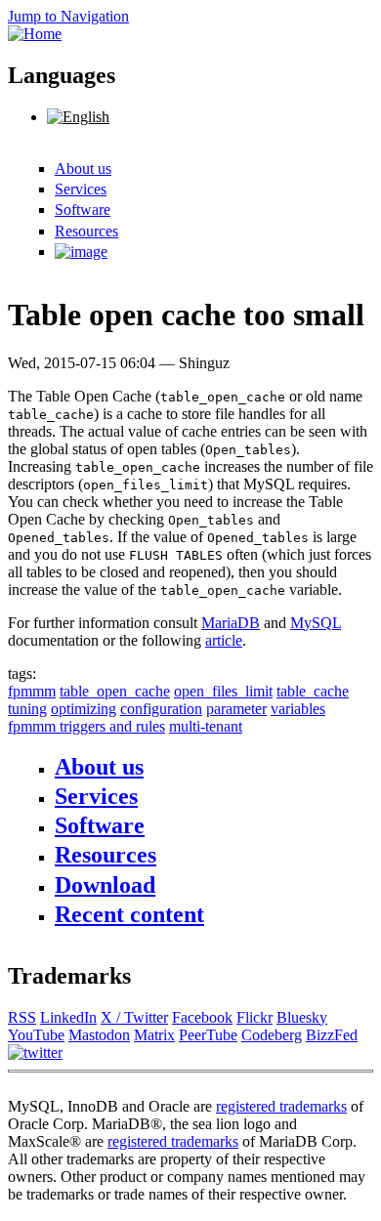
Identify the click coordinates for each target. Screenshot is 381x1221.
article (223, 640)
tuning (27, 708)
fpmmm (32, 691)
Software (82, 209)
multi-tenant (205, 726)
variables (298, 708)
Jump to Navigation (68, 16)
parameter (236, 708)
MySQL (315, 622)
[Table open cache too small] (78, 116)
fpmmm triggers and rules (86, 726)
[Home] (35, 33)
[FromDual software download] (81, 251)
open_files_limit (223, 691)
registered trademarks (281, 1106)
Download (105, 885)
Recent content (129, 914)
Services (80, 189)
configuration (161, 708)
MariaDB (230, 622)
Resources (86, 231)
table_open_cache (115, 691)
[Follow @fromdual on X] (35, 1052)
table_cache (312, 691)
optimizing (83, 708)
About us (83, 168)
